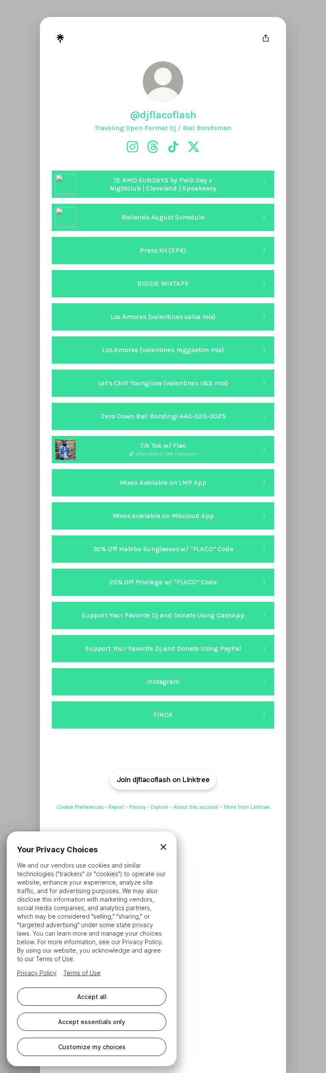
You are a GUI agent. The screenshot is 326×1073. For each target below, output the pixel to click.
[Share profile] (265, 38)
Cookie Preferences (79, 807)
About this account (196, 807)
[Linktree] (60, 38)
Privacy (137, 807)
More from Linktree (247, 807)
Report (116, 807)
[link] (132, 147)
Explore (159, 807)
